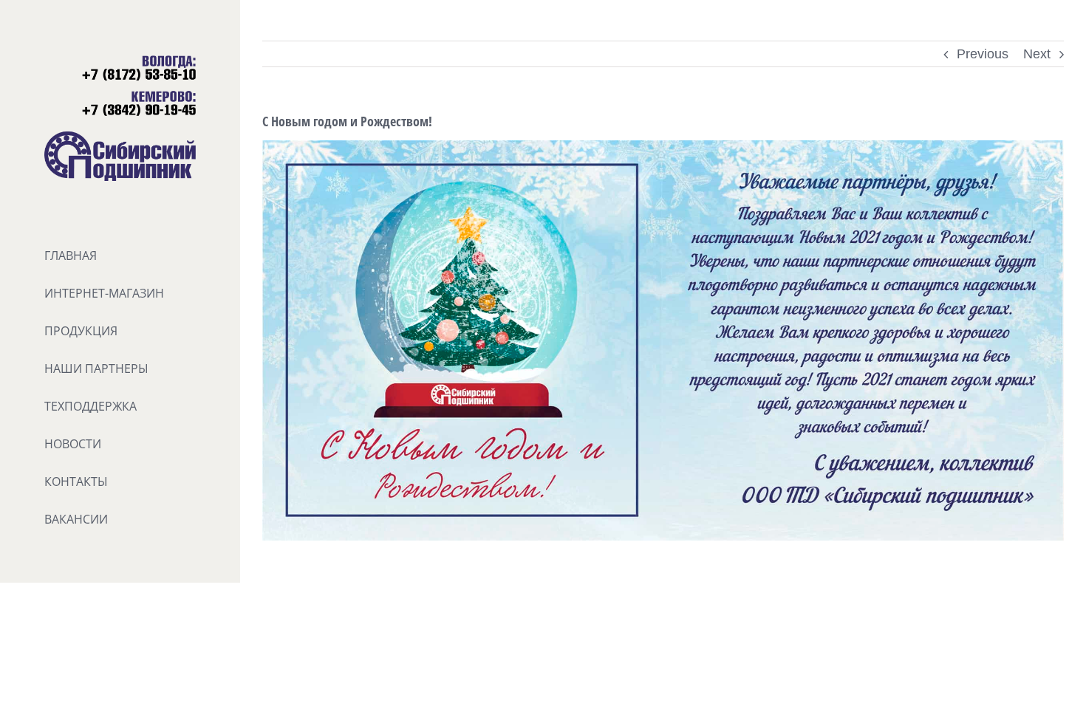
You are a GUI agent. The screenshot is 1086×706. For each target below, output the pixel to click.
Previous (982, 54)
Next (1037, 54)
